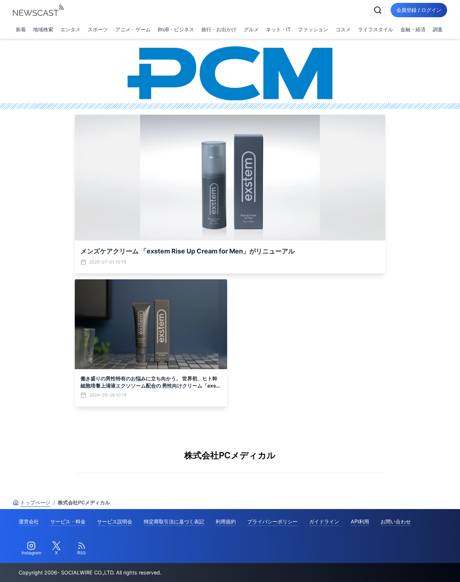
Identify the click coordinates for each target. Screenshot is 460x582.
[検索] (378, 10)
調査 (438, 29)
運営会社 (29, 521)
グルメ (251, 29)
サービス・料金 (68, 521)
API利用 (360, 521)
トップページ (35, 502)
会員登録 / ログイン (418, 10)
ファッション (313, 29)
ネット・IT (278, 29)
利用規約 (226, 521)
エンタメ (70, 29)
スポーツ (98, 29)
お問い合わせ (396, 521)
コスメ (343, 29)
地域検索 (43, 29)
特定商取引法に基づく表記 (174, 521)
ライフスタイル (375, 29)
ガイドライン (324, 521)
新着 (21, 29)
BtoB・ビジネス (176, 29)
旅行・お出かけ (218, 29)
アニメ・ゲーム (133, 29)
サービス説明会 (114, 521)
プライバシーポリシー (272, 521)
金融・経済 (413, 29)
